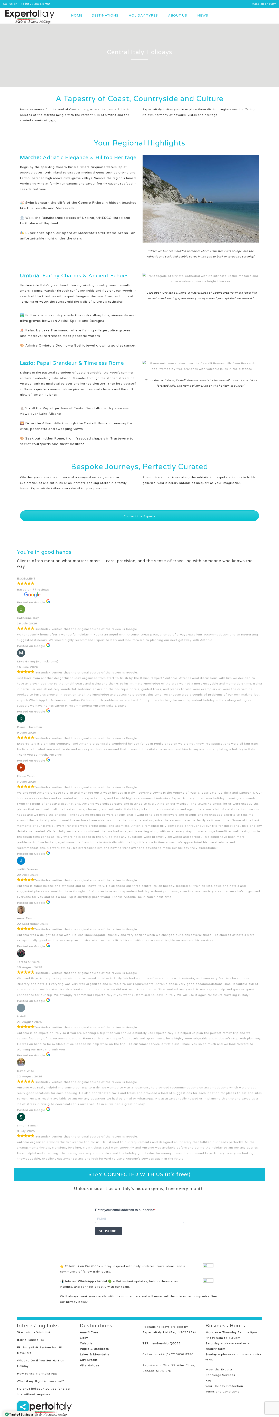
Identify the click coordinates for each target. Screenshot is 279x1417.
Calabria (86, 1343)
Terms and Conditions (222, 1391)
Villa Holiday (89, 1365)
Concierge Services (220, 1375)
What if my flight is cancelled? (40, 1381)
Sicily (84, 1338)
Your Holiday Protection (224, 1386)
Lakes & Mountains (94, 1354)
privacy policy (77, 1302)
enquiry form (215, 1349)
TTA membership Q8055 (162, 1343)
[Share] (23, 1407)
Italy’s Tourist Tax (31, 1340)
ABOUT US (177, 15)
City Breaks (89, 1360)
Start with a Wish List (33, 1332)
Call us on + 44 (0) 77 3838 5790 (26, 4)
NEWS (202, 15)
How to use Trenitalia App (37, 1373)
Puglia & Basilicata (94, 1349)
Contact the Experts (139, 516)
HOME (77, 15)
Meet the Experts (219, 1369)
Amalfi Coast (90, 1332)
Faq (208, 1380)
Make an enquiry (264, 4)
